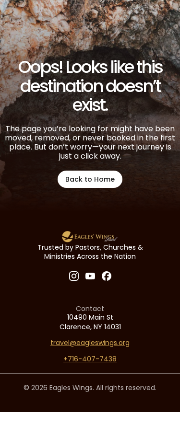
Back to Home (90, 179)
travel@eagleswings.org (90, 342)
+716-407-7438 (90, 359)
